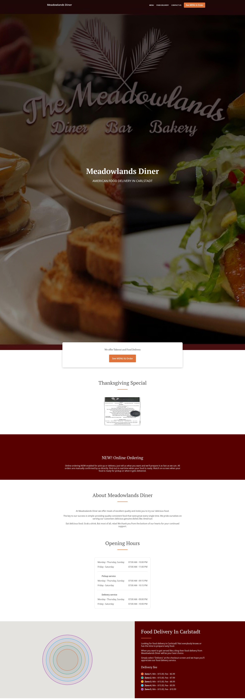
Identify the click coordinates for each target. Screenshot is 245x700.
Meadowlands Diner (59, 5)
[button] (122, 424)
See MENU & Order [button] (194, 5)
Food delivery (162, 5)
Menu (151, 5)
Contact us (176, 5)
